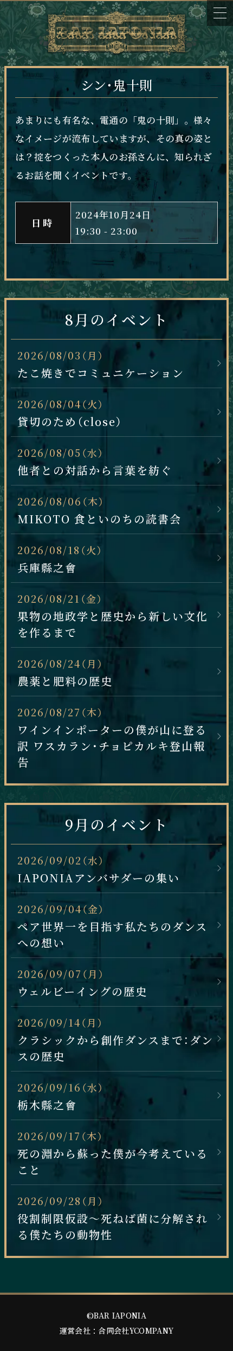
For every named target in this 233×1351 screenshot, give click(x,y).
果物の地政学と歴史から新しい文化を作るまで (112, 624)
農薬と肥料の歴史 (65, 681)
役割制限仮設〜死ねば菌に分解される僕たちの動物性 (112, 1226)
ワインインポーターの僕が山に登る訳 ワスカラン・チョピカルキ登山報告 (112, 746)
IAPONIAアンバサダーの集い (98, 878)
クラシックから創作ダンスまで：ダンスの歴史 (115, 1048)
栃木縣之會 (47, 1105)
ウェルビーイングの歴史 (82, 991)
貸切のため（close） (69, 421)
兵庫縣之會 (47, 567)
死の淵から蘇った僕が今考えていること (112, 1161)
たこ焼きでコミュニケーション (100, 373)
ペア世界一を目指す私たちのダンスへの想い (112, 934)
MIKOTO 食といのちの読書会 (99, 519)
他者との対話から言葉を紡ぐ (94, 470)
